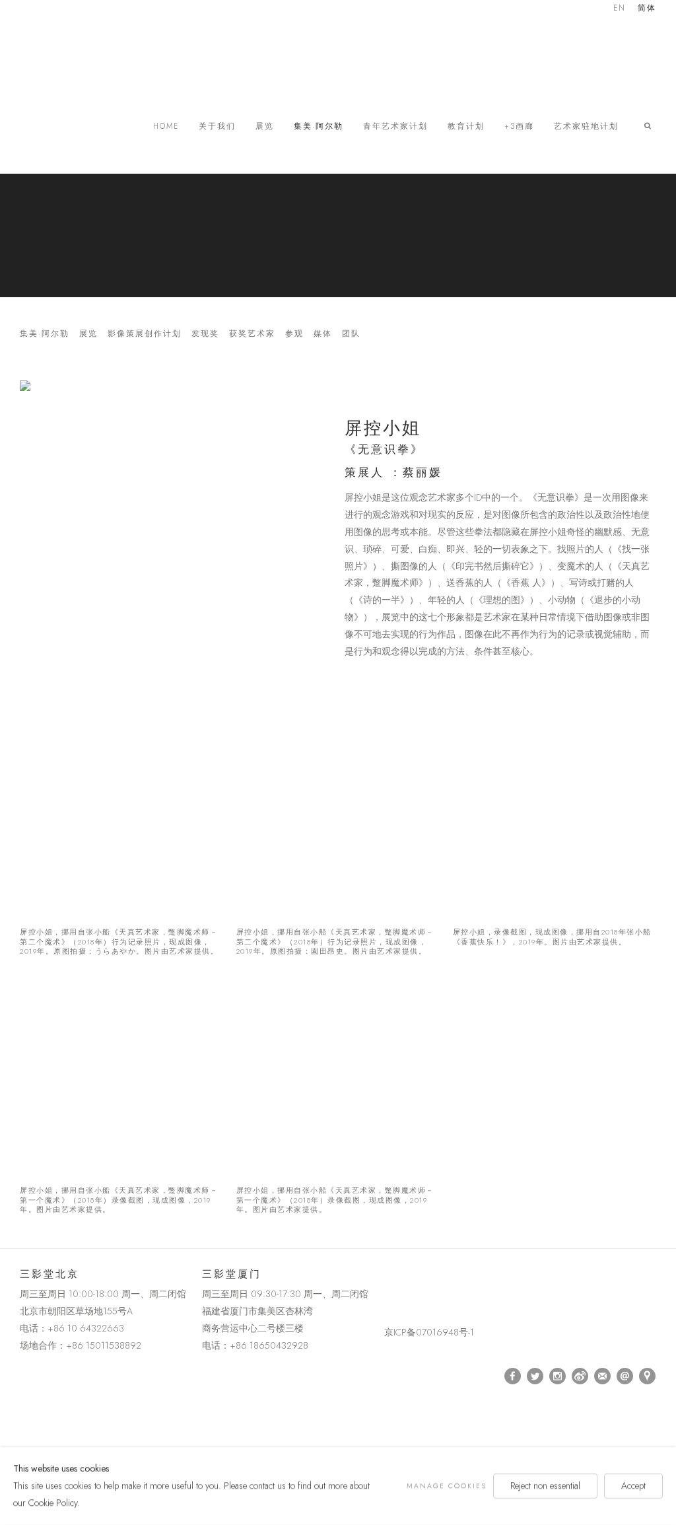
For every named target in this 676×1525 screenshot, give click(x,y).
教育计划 (466, 126)
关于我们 (217, 126)
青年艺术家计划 (395, 126)
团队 (351, 333)
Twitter (535, 1376)
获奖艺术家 (252, 333)
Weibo (580, 1376)
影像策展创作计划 (145, 333)
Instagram (557, 1376)
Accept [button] (633, 1485)
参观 (294, 333)
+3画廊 (519, 126)
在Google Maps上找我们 (647, 1376)
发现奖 (205, 333)
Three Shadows (112, 56)
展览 (264, 126)
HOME (166, 126)
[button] (650, 126)
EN (619, 9)
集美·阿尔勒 (318, 126)
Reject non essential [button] (545, 1485)
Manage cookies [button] (447, 1486)
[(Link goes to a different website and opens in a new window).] (386, 1277)
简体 (647, 9)
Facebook (513, 1376)
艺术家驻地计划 (586, 126)
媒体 (323, 333)
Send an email (625, 1376)
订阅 (602, 1376)
